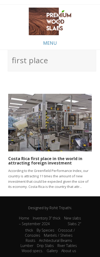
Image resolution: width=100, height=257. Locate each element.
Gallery (52, 250)
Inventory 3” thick (47, 218)
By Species (45, 230)
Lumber (27, 245)
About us (68, 250)
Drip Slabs (45, 245)
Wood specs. (32, 250)
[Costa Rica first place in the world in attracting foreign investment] (50, 122)
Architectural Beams (55, 240)
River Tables (67, 245)
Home (24, 218)
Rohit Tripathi (60, 207)
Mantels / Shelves (58, 235)
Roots (30, 240)
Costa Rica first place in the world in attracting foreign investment (45, 161)
